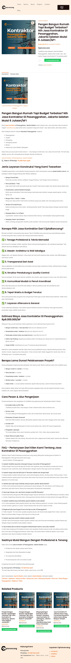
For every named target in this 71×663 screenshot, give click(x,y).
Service (26, 4)
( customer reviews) (53, 44)
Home (19, 4)
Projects (39, 4)
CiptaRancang (11, 128)
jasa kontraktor (10, 125)
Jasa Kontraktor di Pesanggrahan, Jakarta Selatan (17, 158)
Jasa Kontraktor (43, 20)
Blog (18, 10)
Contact (47, 4)
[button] (63, 7)
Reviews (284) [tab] (14, 74)
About (32, 4)
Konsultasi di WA (53, 60)
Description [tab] (5, 74)
